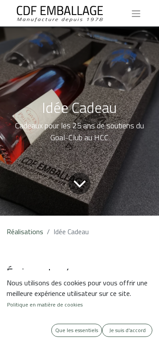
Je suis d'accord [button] (127, 330)
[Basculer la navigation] (136, 13)
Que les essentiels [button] (76, 330)
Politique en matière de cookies (45, 304)
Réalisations (25, 231)
